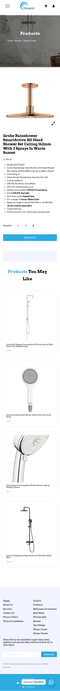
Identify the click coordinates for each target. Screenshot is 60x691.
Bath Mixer (39, 613)
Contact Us (8, 613)
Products (38, 605)
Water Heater (40, 633)
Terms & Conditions (13, 621)
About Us (8, 605)
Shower (18, 40)
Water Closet (40, 629)
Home (10, 40)
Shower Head (29, 40)
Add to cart (30, 237)
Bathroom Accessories (45, 609)
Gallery (37, 601)
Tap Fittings (39, 625)
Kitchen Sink (39, 617)
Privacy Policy (10, 617)
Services (7, 609)
